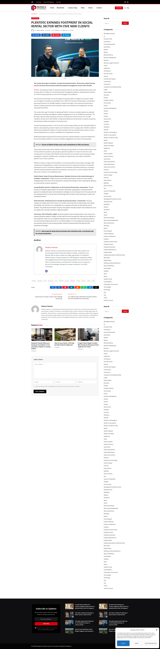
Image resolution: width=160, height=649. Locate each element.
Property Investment (109, 247)
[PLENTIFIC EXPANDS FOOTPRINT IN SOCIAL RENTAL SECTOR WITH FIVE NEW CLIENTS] (65, 58)
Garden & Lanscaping (110, 135)
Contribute (38, 2)
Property (106, 239)
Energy (106, 97)
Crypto (105, 89)
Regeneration (107, 260)
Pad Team (58, 2)
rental (78, 281)
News (83, 8)
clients (34, 281)
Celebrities (107, 68)
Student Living (108, 279)
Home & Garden (108, 153)
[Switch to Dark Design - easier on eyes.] (125, 8)
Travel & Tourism (108, 300)
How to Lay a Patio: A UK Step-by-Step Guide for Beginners (64, 344)
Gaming (106, 129)
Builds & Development (110, 57)
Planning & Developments (111, 220)
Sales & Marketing (109, 265)
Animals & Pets (108, 39)
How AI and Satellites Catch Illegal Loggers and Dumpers (84, 630)
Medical (106, 207)
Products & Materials (109, 236)
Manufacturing (108, 201)
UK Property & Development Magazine (61, 646)
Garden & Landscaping (110, 132)
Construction (107, 81)
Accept (123, 643)
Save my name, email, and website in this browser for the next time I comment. (58, 386)
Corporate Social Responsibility (112, 87)
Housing (106, 169)
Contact (99, 8)
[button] (157, 630)
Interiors (106, 177)
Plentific (36, 90)
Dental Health (107, 92)
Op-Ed (105, 215)
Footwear (106, 121)
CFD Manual (107, 71)
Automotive (107, 47)
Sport (105, 273)
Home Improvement (109, 161)
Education (106, 95)
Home (52, 8)
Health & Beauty (108, 143)
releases (72, 281)
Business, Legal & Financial (111, 63)
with (93, 281)
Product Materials (109, 233)
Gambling (106, 127)
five (45, 281)
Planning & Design (109, 217)
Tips (105, 292)
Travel (105, 297)
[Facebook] (25, 87)
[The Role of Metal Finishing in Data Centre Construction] (69, 614)
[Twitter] (25, 92)
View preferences (151, 643)
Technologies (107, 287)
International (107, 180)
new (56, 281)
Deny (136, 643)
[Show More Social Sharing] (73, 35)
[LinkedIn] (25, 96)
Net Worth (107, 209)
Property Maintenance (110, 249)
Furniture (106, 124)
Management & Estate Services (112, 199)
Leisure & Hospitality (109, 191)
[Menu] (32, 2)
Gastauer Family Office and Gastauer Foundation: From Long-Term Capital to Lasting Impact (40, 345)
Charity (106, 76)
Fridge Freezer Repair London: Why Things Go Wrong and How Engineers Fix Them (88, 345)
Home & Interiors (108, 156)
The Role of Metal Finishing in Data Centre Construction (84, 613)
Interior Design (108, 175)
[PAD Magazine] (38, 8)
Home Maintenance (109, 164)
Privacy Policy (45, 629)
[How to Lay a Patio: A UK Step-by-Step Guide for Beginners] (65, 334)
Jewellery (106, 183)
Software (106, 271)
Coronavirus (107, 84)
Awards (106, 49)
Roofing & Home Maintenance (112, 263)
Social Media (107, 268)
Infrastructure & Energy (110, 172)
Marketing (107, 204)
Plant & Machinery (109, 223)
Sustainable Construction (111, 284)
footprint (50, 281)
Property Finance (108, 244)
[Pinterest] (25, 100)
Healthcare (107, 148)
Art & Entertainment (109, 44)
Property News (108, 252)
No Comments (56, 30)
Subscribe (119, 8)
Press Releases (35, 18)
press (67, 281)
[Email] (25, 109)
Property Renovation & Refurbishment (114, 255)
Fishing (106, 116)
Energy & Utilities (108, 100)
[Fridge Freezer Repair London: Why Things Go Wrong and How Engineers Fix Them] (88, 334)
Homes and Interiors (109, 167)
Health (105, 140)
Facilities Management (110, 108)
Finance (106, 113)
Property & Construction (110, 241)
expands (40, 281)
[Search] (128, 8)
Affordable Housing (109, 33)
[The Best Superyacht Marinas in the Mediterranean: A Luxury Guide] (69, 623)
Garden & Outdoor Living (111, 137)
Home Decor (107, 159)
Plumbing (106, 225)
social (88, 281)
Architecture (107, 41)
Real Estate (107, 257)
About (90, 8)
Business (106, 60)
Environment (107, 103)
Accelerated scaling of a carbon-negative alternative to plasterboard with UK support (85, 606)
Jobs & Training (108, 185)
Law (105, 188)
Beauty (106, 52)
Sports (105, 276)
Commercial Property (110, 79)
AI (104, 36)
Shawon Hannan (40, 30)
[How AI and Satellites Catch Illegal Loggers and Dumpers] (69, 631)
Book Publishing (108, 55)
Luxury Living (72, 8)
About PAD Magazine (49, 2)
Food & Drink (107, 119)
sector (83, 281)
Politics (106, 228)
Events (105, 105)
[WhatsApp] (25, 104)
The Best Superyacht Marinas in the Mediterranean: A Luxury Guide (84, 622)
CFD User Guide (108, 73)
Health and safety (109, 145)
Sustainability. (108, 281)
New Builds (60, 8)
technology (107, 289)
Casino (106, 65)
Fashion (106, 111)
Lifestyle (106, 193)
